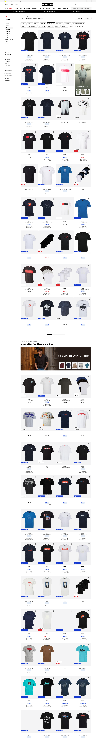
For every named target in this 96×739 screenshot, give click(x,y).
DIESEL (44, 16)
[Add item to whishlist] (35, 31)
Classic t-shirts (37, 16)
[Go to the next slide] (90, 344)
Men (12, 4)
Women (7, 4)
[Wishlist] (87, 4)
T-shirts (31, 16)
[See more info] (29, 61)
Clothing (26, 16)
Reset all (81, 26)
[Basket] (91, 4)
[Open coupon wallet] (75, 4)
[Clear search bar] (90, 8)
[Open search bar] (72, 8)
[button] (79, 18)
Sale (29, 23)
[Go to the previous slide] (82, 344)
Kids (16, 4)
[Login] (79, 4)
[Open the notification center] (83, 4)
